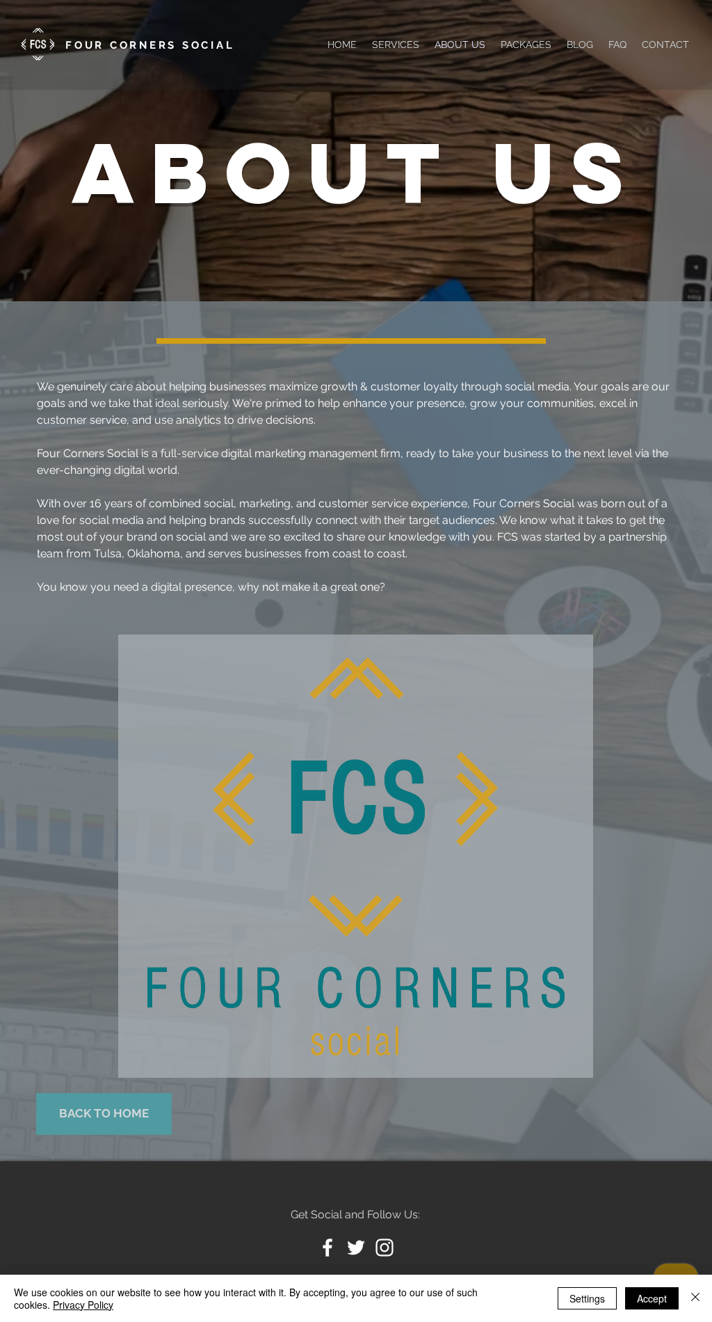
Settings (587, 1298)
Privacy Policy (83, 1305)
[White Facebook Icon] (327, 1247)
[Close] (695, 1298)
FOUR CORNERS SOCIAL (149, 45)
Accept (652, 1298)
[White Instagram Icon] (384, 1247)
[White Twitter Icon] (356, 1247)
